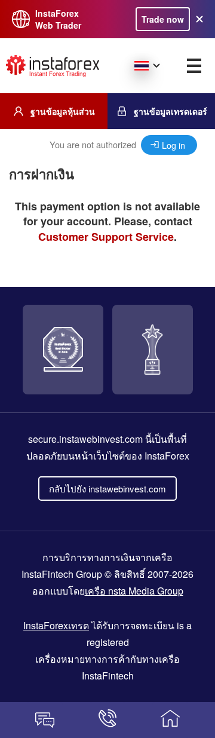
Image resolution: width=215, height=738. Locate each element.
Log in (173, 145)
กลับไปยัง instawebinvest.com (107, 488)
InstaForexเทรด (56, 625)
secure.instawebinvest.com (85, 439)
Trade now (163, 19)
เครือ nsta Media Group (134, 591)
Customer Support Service (106, 236)
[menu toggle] (194, 66)
